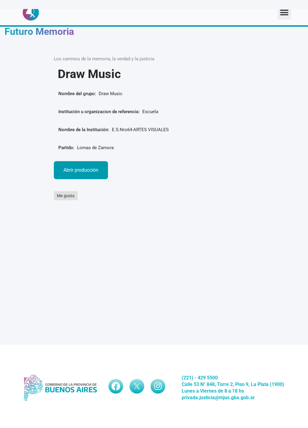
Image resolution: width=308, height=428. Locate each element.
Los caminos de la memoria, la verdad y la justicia (104, 59)
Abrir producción (80, 170)
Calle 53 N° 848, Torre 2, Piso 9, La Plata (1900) (233, 384)
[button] (284, 13)
